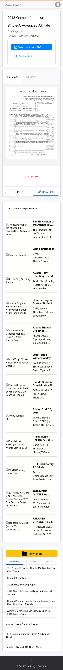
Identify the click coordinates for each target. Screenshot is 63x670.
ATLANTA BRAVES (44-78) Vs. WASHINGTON (43, 520)
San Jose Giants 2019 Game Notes (24, 647)
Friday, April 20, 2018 (42, 411)
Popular (48, 561)
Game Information (44, 248)
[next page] (22, 192)
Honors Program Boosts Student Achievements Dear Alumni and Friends (43, 301)
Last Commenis (31, 561)
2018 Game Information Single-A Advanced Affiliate (29, 592)
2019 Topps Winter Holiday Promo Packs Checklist (42, 356)
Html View (12, 77)
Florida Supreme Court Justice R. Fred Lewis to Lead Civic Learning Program (43, 383)
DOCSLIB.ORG (12, 4)
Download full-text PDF (29, 47)
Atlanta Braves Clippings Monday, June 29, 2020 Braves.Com (43, 329)
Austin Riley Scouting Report (43, 274)
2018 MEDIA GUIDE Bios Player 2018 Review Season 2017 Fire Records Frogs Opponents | (42, 493)
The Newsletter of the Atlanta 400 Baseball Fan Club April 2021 (43, 223)
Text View (29, 77)
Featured (14, 561)
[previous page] (5, 192)
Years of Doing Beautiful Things (22, 624)
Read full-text (25, 56)
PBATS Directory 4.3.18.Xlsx (43, 465)
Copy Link (47, 192)
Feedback (42, 666)
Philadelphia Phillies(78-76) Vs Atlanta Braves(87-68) (43, 438)
